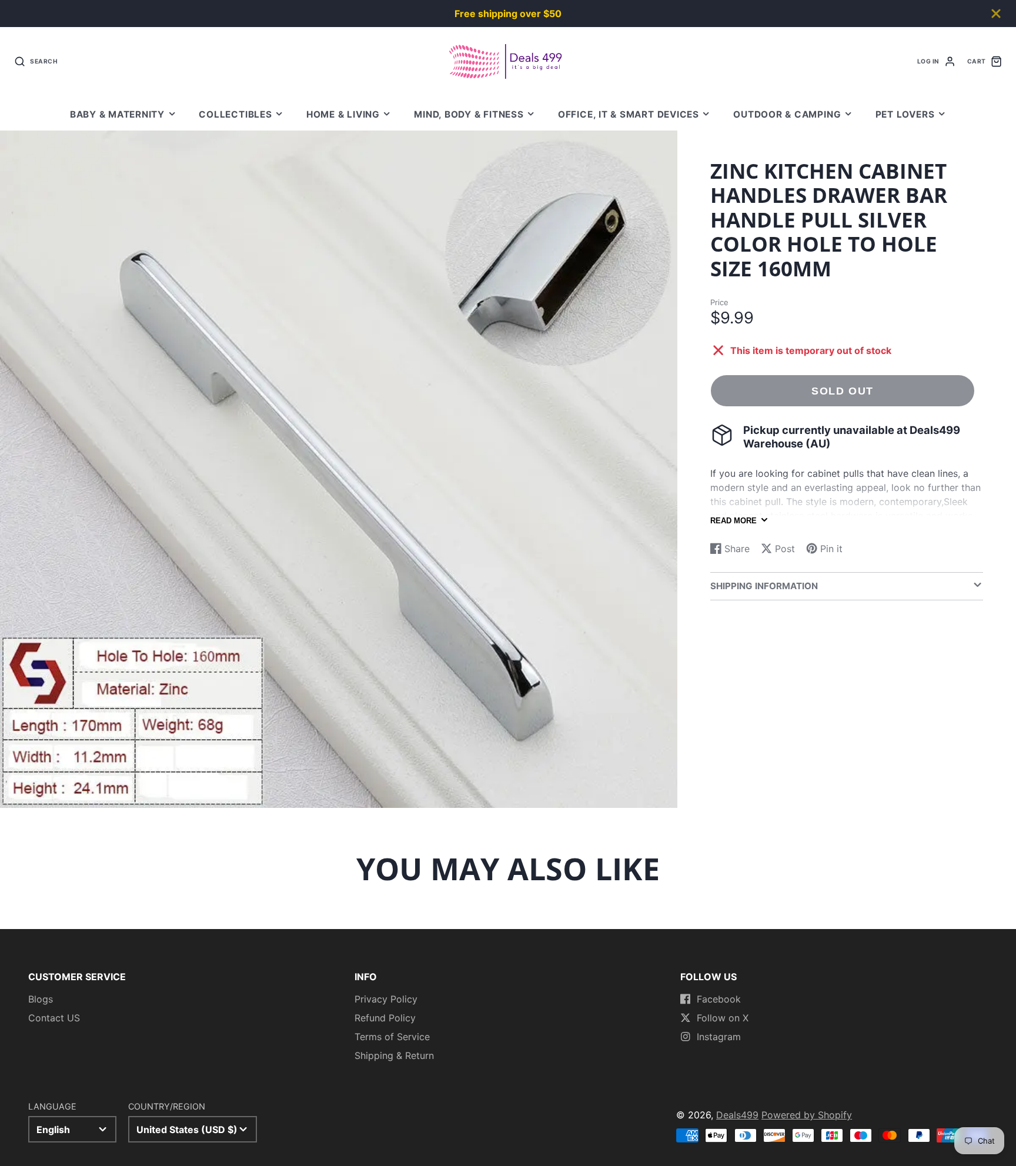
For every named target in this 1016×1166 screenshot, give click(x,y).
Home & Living (343, 114)
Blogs (40, 999)
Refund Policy (385, 1018)
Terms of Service (392, 1037)
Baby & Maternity (117, 114)
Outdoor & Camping (787, 114)
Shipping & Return (394, 1055)
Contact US (54, 1018)
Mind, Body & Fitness (468, 114)
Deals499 (737, 1115)
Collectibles (235, 114)
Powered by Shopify (806, 1115)
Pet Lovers (905, 114)
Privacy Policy (386, 999)
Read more (733, 520)
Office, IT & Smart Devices (628, 114)
